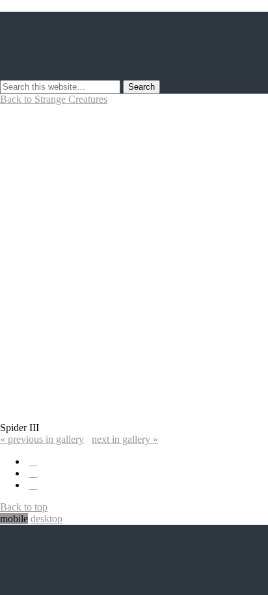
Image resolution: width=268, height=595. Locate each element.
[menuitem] (42, 439)
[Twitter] (33, 461)
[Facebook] (33, 473)
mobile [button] (14, 518)
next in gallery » (125, 439)
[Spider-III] (134, 415)
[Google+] (33, 484)
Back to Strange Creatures (53, 99)
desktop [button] (46, 518)
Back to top (23, 506)
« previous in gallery (42, 439)
